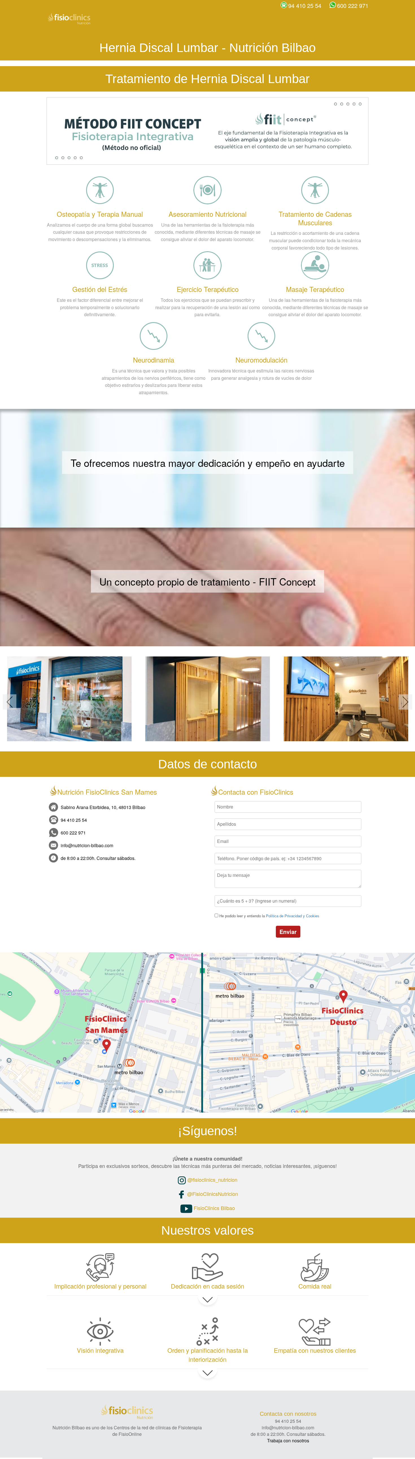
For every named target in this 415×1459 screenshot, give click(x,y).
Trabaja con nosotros (288, 1440)
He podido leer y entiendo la (269, 916)
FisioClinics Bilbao (213, 1207)
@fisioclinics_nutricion (211, 1179)
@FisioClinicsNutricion (212, 1193)
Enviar (288, 931)
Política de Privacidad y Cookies (292, 916)
